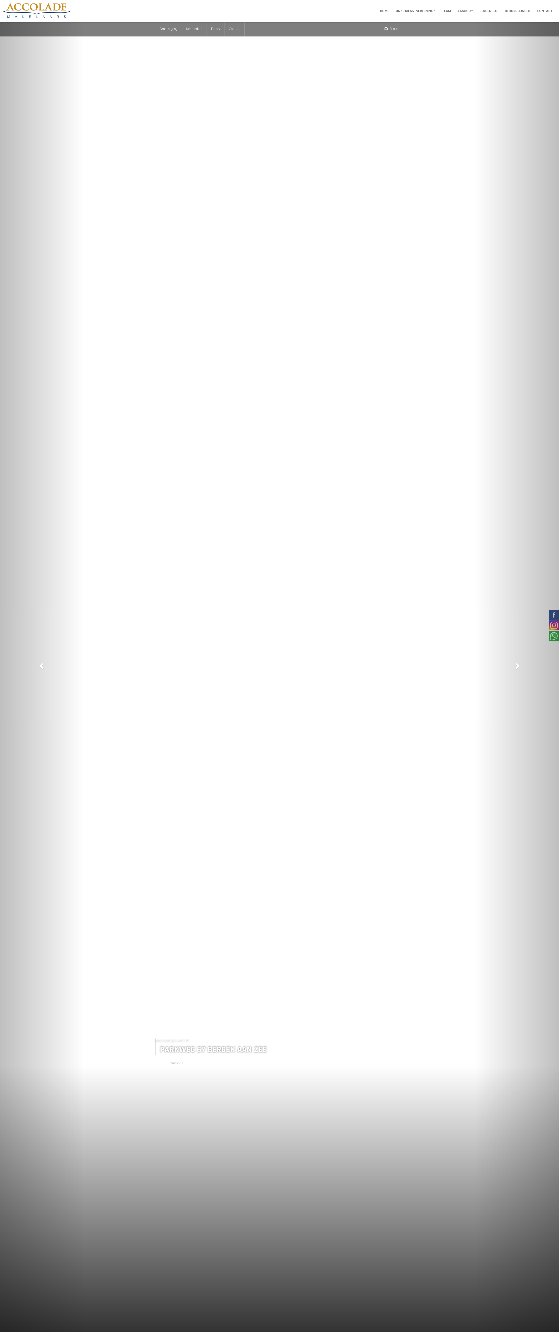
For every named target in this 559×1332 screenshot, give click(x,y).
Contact (544, 11)
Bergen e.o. (489, 11)
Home (384, 11)
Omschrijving (168, 29)
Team (446, 11)
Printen (394, 29)
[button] (42, 666)
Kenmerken (194, 29)
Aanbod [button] (464, 11)
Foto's (215, 29)
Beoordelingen (518, 11)
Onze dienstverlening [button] (414, 11)
